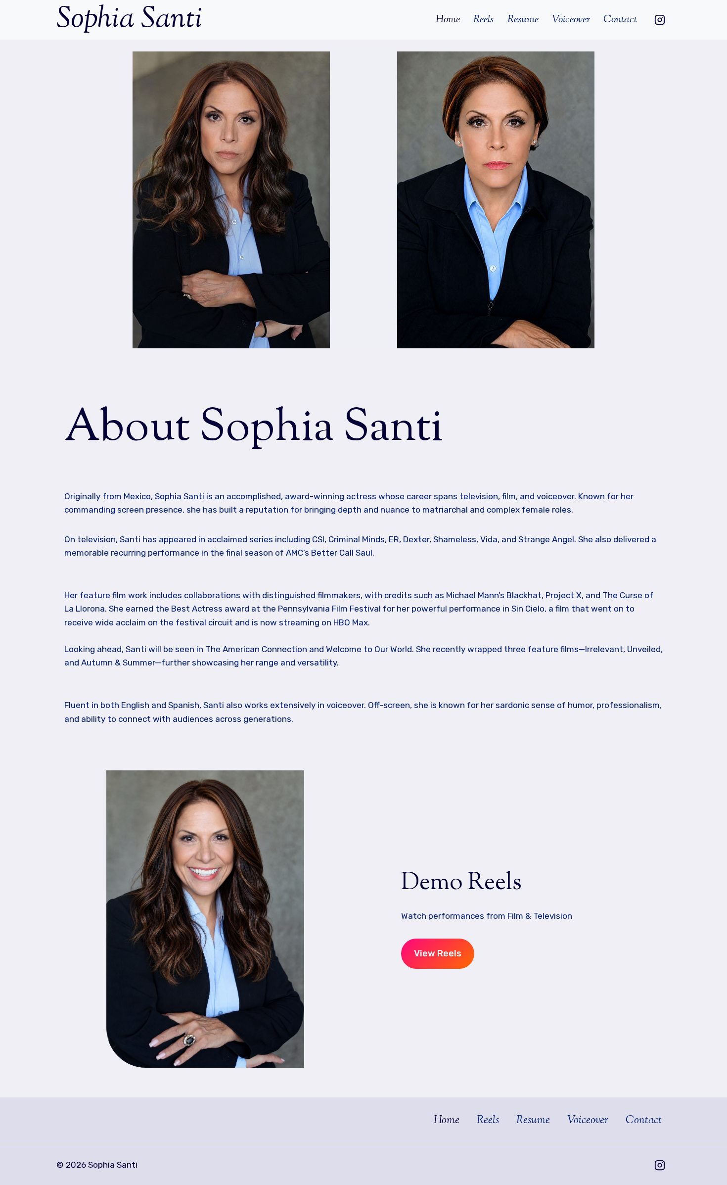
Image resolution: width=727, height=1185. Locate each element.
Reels (483, 19)
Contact (620, 19)
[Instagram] (660, 20)
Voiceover (571, 19)
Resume (523, 19)
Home (448, 19)
